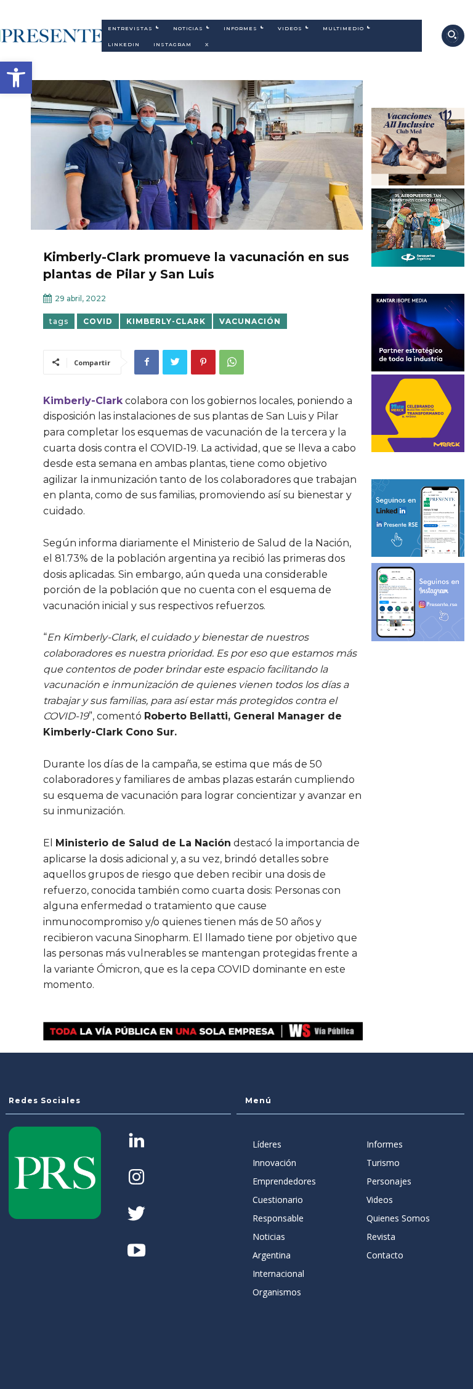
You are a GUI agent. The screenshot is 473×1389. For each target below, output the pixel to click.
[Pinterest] (203, 362)
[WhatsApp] (231, 362)
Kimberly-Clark (166, 321)
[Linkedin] (136, 1142)
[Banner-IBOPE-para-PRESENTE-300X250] (418, 332)
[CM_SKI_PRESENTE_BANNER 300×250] (418, 146)
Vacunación (250, 321)
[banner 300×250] (418, 227)
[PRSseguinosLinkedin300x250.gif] (418, 518)
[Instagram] (136, 1178)
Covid (98, 321)
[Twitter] (175, 362)
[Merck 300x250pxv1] (418, 413)
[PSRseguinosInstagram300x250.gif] (418, 602)
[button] (16, 78)
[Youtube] (136, 1251)
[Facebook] (146, 362)
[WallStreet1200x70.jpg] (203, 1031)
